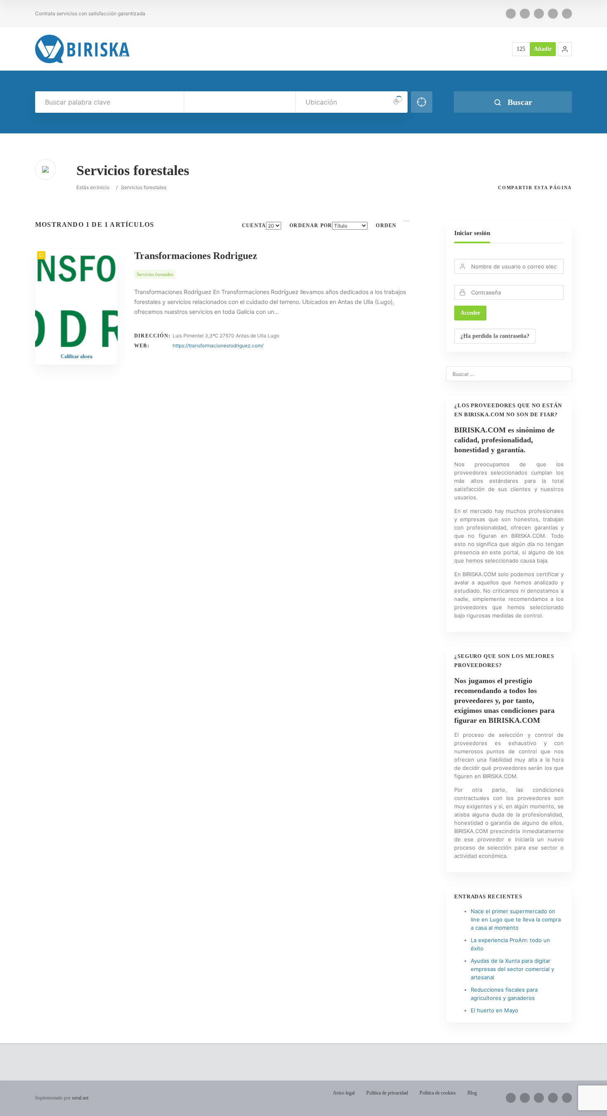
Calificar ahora (76, 356)
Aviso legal (344, 1093)
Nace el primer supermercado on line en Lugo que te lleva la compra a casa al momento (516, 919)
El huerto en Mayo (494, 1010)
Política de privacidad (387, 1093)
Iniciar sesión (472, 233)
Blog (472, 1093)
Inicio (103, 187)
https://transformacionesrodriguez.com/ (218, 345)
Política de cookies (438, 1093)
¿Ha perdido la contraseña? (494, 336)
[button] (565, 49)
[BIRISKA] (82, 49)
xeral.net (80, 1098)
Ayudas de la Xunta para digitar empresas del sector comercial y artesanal (512, 969)
